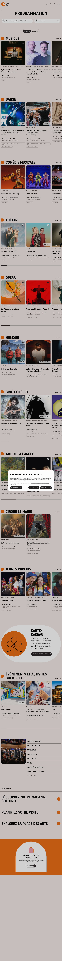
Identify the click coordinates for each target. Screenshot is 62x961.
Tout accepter (46, 487)
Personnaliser (16, 487)
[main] (31, 480)
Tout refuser (34, 487)
